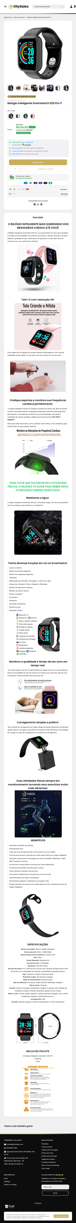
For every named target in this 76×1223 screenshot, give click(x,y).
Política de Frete (47, 1153)
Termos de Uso (46, 1147)
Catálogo (7, 1181)
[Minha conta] (71, 6)
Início (6, 1178)
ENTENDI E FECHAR (61, 1216)
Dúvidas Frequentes (48, 1162)
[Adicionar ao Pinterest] (41, 204)
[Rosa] (32, 116)
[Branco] (18, 116)
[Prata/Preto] (25, 116)
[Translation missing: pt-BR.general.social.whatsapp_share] (38, 204)
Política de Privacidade (49, 1150)
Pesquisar (44, 1144)
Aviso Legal (45, 1168)
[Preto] (11, 116)
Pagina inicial (8, 17)
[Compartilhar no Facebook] (34, 204)
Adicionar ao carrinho (46, 169)
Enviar (55, 1193)
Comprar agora (38, 162)
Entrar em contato (10, 1184)
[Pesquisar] (62, 6)
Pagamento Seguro (48, 1159)
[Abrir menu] (5, 6)
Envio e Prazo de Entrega (50, 1165)
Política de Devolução (49, 1156)
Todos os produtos (19, 17)
